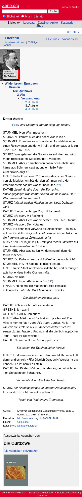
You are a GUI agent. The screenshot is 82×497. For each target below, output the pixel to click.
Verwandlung (30, 98)
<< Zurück (52, 39)
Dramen (14, 87)
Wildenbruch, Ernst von (21, 83)
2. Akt (21, 94)
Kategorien (68, 22)
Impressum (41, 495)
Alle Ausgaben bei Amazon (21, 450)
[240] (50, 281)
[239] (15, 125)
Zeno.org (10, 5)
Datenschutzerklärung (69, 492)
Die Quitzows (22, 90)
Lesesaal (29, 22)
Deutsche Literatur (27, 425)
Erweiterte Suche (70, 7)
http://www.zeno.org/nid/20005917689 (37, 418)
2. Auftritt (31, 102)
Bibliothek (13, 16)
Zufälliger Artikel (48, 22)
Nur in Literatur (34, 16)
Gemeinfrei (23, 422)
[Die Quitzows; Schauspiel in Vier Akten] (16, 485)
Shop (39, 25)
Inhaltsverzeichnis (14, 42)
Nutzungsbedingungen (41, 492)
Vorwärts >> (70, 39)
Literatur (12, 38)
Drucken (73, 32)
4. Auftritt (31, 109)
